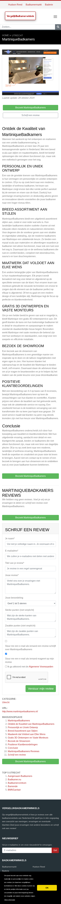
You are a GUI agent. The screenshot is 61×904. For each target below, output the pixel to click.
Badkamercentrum (17, 783)
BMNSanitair (14, 790)
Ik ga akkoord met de (30, 666)
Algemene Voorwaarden (41, 666)
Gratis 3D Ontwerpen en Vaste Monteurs (28, 737)
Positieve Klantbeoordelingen (23, 744)
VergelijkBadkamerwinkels (20, 16)
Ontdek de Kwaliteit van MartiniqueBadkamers (31, 724)
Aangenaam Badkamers (20, 776)
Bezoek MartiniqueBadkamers (30, 761)
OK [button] (47, 888)
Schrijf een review (17, 755)
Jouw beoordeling (14, 597)
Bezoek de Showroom (19, 741)
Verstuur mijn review (40, 688)
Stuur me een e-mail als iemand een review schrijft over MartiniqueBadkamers (30, 648)
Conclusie (13, 748)
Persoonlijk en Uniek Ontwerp (23, 727)
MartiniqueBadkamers (19, 720)
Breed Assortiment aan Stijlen (23, 731)
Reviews (23, 751)
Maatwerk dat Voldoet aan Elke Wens (26, 734)
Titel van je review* (14, 563)
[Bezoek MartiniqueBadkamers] (30, 72)
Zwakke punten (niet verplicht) (20, 625)
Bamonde (13, 786)
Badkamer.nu (14, 779)
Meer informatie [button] (9, 900)
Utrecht (17, 35)
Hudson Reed (15, 4)
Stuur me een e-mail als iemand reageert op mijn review (29, 660)
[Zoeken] (58, 27)
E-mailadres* (11, 551)
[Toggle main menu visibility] (55, 16)
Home (5, 35)
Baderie (49, 4)
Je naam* (10, 538)
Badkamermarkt (34, 4)
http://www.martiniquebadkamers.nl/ (20, 711)
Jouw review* (12, 575)
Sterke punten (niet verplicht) (19, 610)
